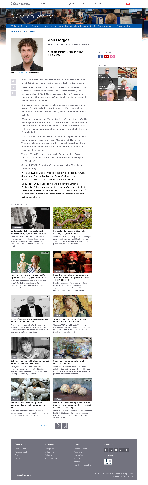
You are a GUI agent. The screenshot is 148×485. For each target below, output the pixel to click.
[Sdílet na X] (13, 87)
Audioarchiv (49, 452)
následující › (58, 426)
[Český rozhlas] (20, 4)
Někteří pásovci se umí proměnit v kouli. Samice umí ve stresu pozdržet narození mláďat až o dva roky (72, 405)
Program (57, 4)
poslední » (65, 426)
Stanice (85, 4)
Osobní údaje (108, 474)
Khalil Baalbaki (21, 73)
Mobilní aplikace (51, 458)
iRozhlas (43, 4)
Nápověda (78, 452)
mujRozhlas (71, 4)
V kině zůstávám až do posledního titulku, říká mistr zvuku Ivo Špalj (30, 320)
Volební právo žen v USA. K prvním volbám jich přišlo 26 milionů (69, 320)
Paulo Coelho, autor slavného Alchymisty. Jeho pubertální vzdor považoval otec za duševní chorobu (72, 277)
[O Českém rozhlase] (74, 16)
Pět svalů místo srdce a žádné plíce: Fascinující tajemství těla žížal (70, 232)
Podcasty (48, 455)
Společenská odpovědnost (78, 26)
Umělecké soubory (123, 26)
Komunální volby (21, 452)
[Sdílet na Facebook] (13, 81)
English (130, 474)
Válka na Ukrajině (21, 449)
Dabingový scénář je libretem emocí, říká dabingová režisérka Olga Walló (30, 362)
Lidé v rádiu (78, 455)
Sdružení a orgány (102, 26)
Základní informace (20, 26)
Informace (15, 31)
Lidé (23, 31)
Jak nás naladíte (80, 449)
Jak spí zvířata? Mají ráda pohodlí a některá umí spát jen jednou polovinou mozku (29, 405)
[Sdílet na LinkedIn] (13, 93)
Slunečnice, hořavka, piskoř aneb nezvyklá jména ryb (69, 362)
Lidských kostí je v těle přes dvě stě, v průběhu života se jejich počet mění (28, 276)
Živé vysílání (49, 449)
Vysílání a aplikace (54, 26)
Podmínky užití (120, 474)
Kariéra (77, 458)
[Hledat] (134, 4)
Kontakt (77, 462)
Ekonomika (37, 26)
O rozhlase (99, 4)
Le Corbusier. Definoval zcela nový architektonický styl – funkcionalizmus (28, 232)
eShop (17, 458)
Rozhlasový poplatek (82, 465)
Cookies (98, 474)
